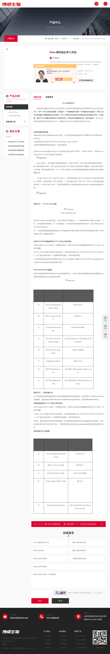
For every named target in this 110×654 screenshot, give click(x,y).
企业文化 (48, 640)
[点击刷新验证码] (60, 593)
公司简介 (48, 636)
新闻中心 (63, 640)
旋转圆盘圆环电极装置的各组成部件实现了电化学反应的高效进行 (17, 150)
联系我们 (48, 647)
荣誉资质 (48, 644)
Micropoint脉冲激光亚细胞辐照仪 (82, 640)
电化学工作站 (13, 112)
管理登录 (21, 648)
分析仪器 (76, 38)
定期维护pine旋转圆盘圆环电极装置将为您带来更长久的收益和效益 (17, 154)
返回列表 (70, 524)
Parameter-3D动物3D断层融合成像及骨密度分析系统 (82, 636)
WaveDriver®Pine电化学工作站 (82, 647)
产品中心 (11, 38)
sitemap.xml (30, 648)
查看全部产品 (11, 122)
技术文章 (63, 644)
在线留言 (49, 97)
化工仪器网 (13, 648)
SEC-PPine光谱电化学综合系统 (55, 524)
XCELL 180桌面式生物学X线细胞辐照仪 (82, 644)
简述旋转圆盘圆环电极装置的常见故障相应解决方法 (17, 146)
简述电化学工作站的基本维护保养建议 (17, 142)
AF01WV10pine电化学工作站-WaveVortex (95, 524)
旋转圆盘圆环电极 (15, 116)
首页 (56, 38)
